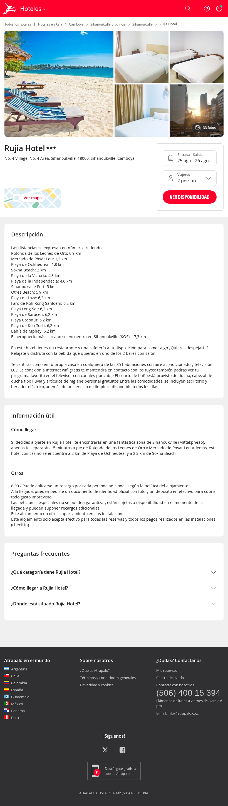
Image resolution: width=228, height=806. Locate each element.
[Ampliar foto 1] (141, 57)
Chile (15, 675)
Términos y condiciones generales (108, 677)
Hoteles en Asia (50, 24)
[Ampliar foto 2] (197, 57)
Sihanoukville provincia (108, 24)
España (17, 689)
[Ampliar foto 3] (141, 110)
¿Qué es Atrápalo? (95, 670)
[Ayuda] (207, 8)
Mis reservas (166, 670)
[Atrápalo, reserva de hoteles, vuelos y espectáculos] (10, 8)
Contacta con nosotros (175, 684)
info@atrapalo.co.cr (184, 713)
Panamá (18, 710)
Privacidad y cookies (96, 684)
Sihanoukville (142, 24)
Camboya (76, 24)
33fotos (209, 127)
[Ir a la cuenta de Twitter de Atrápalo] (105, 751)
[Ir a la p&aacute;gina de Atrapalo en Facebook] (123, 751)
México (17, 703)
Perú (15, 717)
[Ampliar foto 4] (197, 110)
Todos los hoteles (17, 24)
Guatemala (20, 696)
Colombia (19, 682)
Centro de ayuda (170, 677)
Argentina (19, 669)
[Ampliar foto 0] (58, 84)
